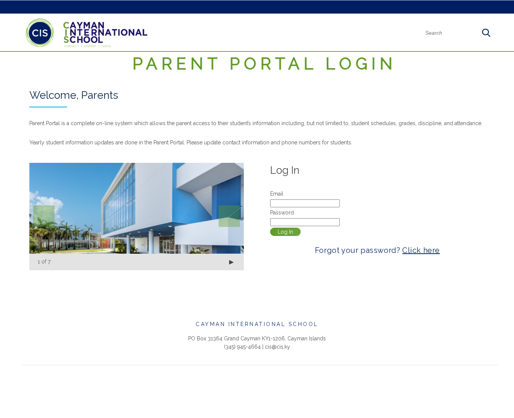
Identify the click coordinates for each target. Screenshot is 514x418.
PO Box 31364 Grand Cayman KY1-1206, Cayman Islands (257, 338)
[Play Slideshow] (231, 262)
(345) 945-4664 (242, 347)
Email (276, 194)
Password (282, 213)
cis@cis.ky (277, 347)
